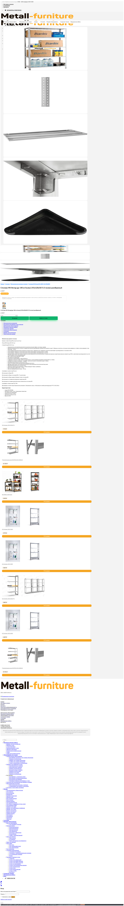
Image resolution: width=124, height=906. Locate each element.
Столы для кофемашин (15, 859)
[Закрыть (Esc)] (1, 902)
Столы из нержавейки (15, 864)
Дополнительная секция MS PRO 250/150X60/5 (12, 668)
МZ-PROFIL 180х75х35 (7, 494)
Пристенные (12, 838)
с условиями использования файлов (66, 904)
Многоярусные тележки (15, 767)
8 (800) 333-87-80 (11, 25)
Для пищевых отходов (15, 824)
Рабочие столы (10, 745)
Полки (11, 855)
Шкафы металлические (9, 332)
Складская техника (64, 21)
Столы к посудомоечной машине (18, 865)
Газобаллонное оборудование (14, 756)
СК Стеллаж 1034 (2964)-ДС (8, 425)
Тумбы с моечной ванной (15, 835)
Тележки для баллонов (15, 759)
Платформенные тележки (16, 765)
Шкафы (36, 21)
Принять (82, 904)
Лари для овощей (11, 842)
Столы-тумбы (13, 870)
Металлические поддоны (13, 783)
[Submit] (4, 741)
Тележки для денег (14, 772)
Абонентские (9, 797)
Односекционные (14, 827)
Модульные (9, 814)
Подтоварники (10, 849)
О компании (6, 5)
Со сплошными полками (15, 854)
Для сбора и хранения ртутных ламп (16, 804)
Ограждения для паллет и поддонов (19, 786)
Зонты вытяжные (11, 836)
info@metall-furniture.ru (6, 727)
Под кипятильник (13, 847)
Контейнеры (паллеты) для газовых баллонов (21, 757)
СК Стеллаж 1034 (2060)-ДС (8, 598)
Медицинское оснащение (10, 323)
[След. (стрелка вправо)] (2, 903)
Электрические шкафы (9, 334)
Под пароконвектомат (15, 846)
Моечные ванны (10, 825)
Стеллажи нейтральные (12, 850)
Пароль (3, 894)
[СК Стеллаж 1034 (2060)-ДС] (23, 596)
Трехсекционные (13, 829)
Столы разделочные (14, 866)
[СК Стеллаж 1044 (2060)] (23, 526)
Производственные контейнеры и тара (19, 780)
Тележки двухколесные (15, 768)
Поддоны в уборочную (15, 832)
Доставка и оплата (8, 4)
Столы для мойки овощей (16, 861)
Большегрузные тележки (15, 770)
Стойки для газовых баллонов (17, 761)
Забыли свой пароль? (6, 899)
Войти (13, 896)
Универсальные (10, 813)
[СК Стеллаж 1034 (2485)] (23, 561)
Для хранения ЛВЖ (11, 805)
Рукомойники (12, 834)
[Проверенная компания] (7, 696)
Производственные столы (13, 857)
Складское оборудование (10, 330)
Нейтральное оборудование (10, 325)
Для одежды (9, 791)
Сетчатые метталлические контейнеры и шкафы (19, 782)
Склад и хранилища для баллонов (18, 763)
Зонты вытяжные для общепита (17, 840)
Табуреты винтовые (11, 749)
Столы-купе (12, 868)
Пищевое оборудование (52, 21)
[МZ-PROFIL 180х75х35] (23, 492)
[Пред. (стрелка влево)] (1, 903)
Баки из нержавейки (11, 823)
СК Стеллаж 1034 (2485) (7, 564)
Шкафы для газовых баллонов (17, 760)
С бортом (11, 858)
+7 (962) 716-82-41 (5, 726)
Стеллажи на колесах (15, 851)
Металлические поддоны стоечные (18, 784)
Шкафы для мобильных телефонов (15, 808)
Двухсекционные (13, 828)
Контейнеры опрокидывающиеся (18, 778)
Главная (2, 284)
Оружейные (9, 816)
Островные (12, 839)
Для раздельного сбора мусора (14, 790)
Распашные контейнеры (15, 779)
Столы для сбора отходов (16, 862)
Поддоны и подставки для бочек (15, 787)
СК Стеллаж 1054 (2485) (7, 633)
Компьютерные (10, 801)
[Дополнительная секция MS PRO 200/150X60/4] (23, 457)
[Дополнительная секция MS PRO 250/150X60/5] (23, 665)
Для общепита (13, 831)
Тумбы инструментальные (13, 753)
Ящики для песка (10, 812)
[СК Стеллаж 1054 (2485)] (23, 630)
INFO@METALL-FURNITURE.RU (14, 10)
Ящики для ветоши (11, 810)
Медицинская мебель (76, 21)
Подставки (9, 843)
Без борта (11, 872)
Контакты (6, 7)
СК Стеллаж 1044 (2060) (7, 529)
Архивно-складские (11, 795)
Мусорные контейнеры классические (13, 324)
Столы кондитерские (14, 869)
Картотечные (9, 799)
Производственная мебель (10, 21)
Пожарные (9, 817)
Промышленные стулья (12, 748)
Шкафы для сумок (11, 809)
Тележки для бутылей (15, 771)
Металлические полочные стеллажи (19, 284)
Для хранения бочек (11, 802)
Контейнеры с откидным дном (17, 776)
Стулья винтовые (10, 746)
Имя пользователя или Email (8, 891)
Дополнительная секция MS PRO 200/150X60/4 (12, 459)
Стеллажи (42, 21)
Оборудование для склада (25, 21)
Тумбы (8, 752)
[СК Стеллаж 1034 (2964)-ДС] (23, 422)
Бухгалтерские (10, 793)
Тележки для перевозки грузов (14, 764)
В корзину (14, 318)
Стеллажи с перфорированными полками (20, 853)
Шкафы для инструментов (13, 744)
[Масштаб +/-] (2, 902)
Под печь (11, 844)
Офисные (8, 819)
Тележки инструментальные (13, 750)
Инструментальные (11, 798)
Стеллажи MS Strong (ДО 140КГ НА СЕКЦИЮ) (39, 284)
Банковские (9, 794)
